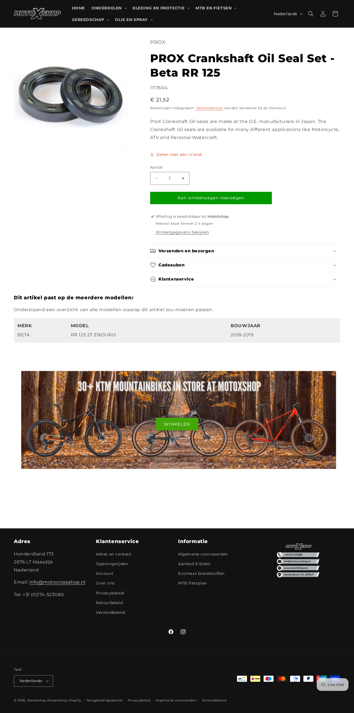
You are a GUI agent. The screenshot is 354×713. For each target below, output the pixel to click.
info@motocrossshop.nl (57, 582)
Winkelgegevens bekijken (182, 232)
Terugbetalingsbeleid (104, 700)
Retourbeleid (109, 602)
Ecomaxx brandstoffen (201, 573)
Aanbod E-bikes (194, 563)
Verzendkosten (209, 108)
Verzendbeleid (110, 612)
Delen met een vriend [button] (179, 154)
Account (104, 573)
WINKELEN (177, 424)
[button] (108, 8)
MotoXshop (36, 700)
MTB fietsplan (192, 583)
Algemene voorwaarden (203, 554)
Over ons (105, 583)
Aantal (156, 167)
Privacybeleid (110, 593)
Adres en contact (114, 554)
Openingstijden (112, 563)
